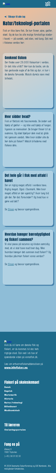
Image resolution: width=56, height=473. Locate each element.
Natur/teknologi (13, 402)
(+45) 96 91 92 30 (12, 456)
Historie (8, 398)
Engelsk (8, 391)
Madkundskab (12, 410)
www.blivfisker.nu (16, 367)
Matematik (10, 394)
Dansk (7, 387)
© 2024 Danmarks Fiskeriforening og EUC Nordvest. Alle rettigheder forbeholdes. (27, 467)
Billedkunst (10, 406)
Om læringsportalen (15, 429)
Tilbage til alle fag (16, 16)
